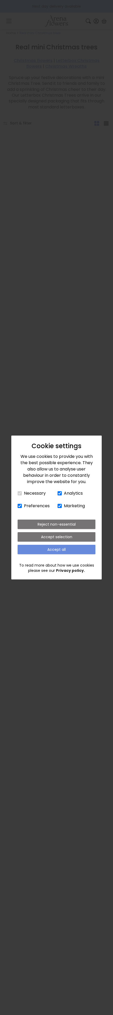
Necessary (35, 493)
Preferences (37, 506)
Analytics (73, 493)
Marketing (74, 506)
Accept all (56, 549)
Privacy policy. (70, 570)
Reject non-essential (57, 524)
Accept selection (56, 537)
